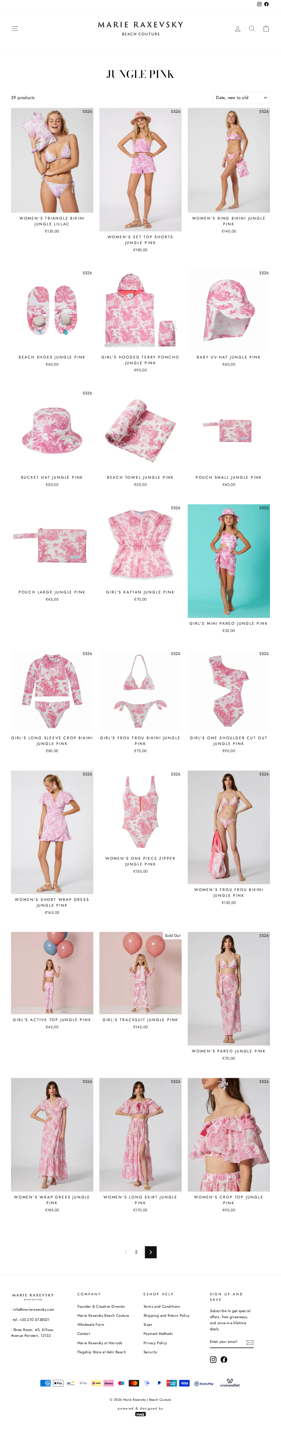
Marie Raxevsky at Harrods (99, 1343)
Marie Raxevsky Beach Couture (103, 1315)
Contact (83, 1333)
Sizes (148, 1324)
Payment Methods (158, 1333)
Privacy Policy (155, 1343)
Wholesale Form (91, 1324)
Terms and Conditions (162, 1306)
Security (150, 1352)
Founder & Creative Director (101, 1306)
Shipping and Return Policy (167, 1315)
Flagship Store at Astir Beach (101, 1352)
